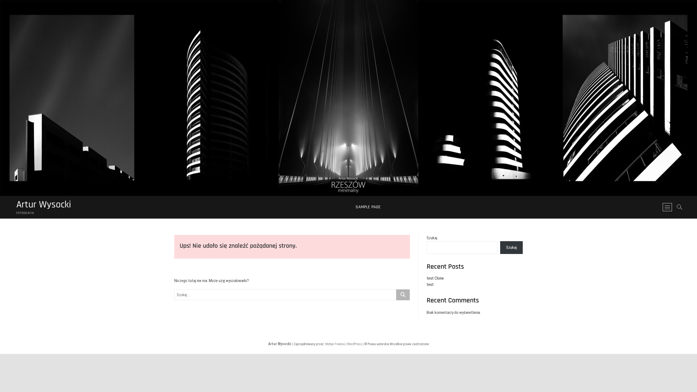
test (430, 284)
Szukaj (432, 237)
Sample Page (368, 207)
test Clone (435, 278)
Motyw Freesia (335, 344)
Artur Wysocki (43, 205)
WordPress (354, 344)
